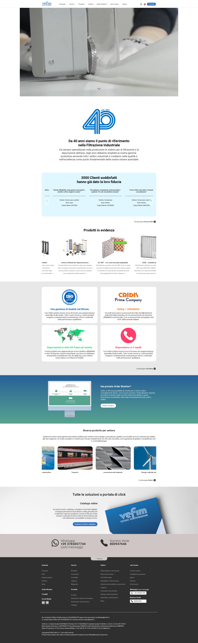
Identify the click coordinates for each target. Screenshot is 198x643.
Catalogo (74, 605)
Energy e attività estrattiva (109, 594)
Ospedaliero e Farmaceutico (110, 581)
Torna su (100, 559)
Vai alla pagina (143, 222)
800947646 (137, 601)
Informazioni (134, 584)
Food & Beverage (106, 577)
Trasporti (103, 587)
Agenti (132, 577)
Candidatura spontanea (137, 574)
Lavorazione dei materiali (109, 591)
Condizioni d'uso (82, 635)
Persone (44, 581)
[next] (151, 201)
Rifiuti (102, 601)
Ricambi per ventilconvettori (80, 602)
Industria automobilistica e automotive (113, 584)
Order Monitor (102, 4)
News (125, 4)
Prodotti (73, 595)
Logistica (74, 581)
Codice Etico (104, 635)
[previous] (47, 201)
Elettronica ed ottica (107, 574)
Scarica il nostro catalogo (85, 524)
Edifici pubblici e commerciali (110, 571)
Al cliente (74, 571)
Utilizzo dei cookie (57, 635)
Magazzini (74, 584)
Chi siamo (45, 571)
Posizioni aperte (135, 571)
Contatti (151, 4)
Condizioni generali (70, 635)
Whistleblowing (94, 635)
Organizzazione (47, 577)
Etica (43, 574)
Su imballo (74, 577)
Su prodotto (75, 574)
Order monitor (108, 406)
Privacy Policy (46, 635)
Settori (91, 4)
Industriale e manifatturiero (109, 597)
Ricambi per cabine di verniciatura (82, 598)
